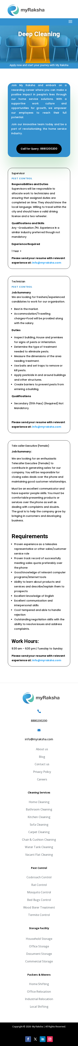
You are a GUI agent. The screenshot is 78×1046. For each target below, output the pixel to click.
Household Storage (39, 939)
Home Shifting (39, 984)
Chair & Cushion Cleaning (39, 840)
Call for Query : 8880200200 (39, 149)
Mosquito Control (39, 892)
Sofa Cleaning (39, 825)
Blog (42, 757)
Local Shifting (39, 1007)
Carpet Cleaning (39, 832)
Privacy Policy (42, 772)
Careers (42, 779)
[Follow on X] (35, 1039)
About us (42, 749)
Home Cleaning (39, 802)
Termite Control (39, 915)
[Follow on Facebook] (28, 1039)
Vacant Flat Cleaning (39, 855)
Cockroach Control (39, 877)
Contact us (42, 764)
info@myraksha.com (46, 262)
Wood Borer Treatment (39, 907)
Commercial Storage (39, 961)
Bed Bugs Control (39, 900)
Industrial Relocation (39, 999)
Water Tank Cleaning (39, 847)
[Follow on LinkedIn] (43, 1039)
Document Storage (39, 954)
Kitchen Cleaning (39, 817)
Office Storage (39, 946)
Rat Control (39, 885)
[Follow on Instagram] (50, 1039)
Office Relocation (39, 992)
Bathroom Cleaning (39, 809)
